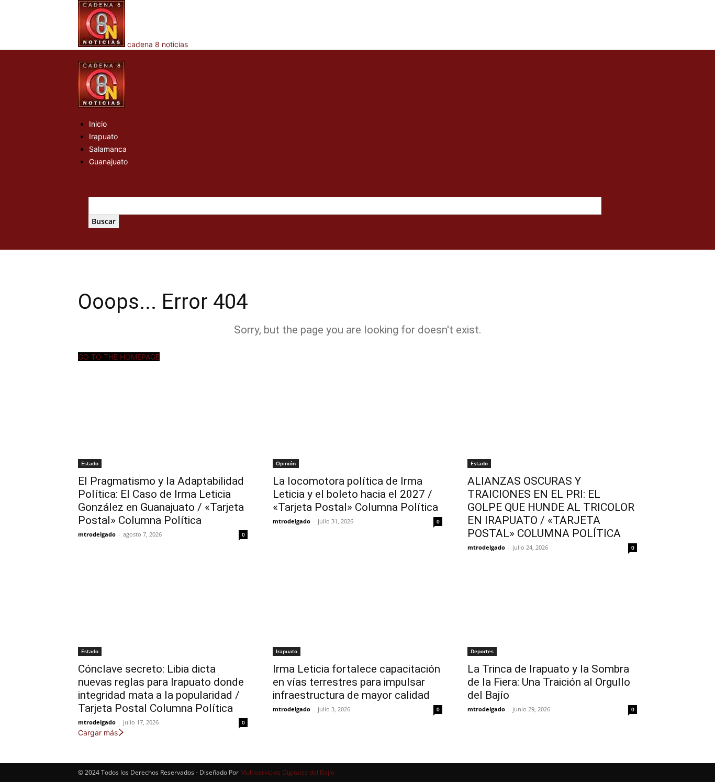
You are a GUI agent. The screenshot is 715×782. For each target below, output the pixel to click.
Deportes (482, 651)
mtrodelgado (97, 534)
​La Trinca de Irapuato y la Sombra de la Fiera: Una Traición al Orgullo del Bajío (548, 682)
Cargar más (98, 732)
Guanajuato (108, 161)
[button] (81, 55)
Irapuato (103, 136)
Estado (89, 463)
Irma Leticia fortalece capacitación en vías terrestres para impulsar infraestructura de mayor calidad (356, 682)
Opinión (286, 463)
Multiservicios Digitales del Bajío (287, 772)
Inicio (98, 123)
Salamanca (108, 148)
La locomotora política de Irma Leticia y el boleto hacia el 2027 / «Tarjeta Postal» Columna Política (355, 494)
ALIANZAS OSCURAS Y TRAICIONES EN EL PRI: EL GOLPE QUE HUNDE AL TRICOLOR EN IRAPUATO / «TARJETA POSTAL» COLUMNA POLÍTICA (550, 507)
